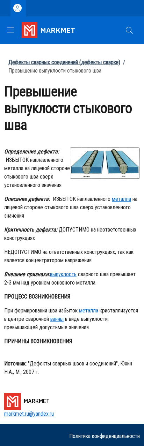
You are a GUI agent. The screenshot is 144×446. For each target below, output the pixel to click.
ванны (57, 319)
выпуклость (63, 274)
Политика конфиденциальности (104, 436)
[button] (129, 30)
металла (121, 199)
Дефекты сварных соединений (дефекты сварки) (64, 62)
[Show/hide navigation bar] (10, 30)
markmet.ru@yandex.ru (29, 413)
